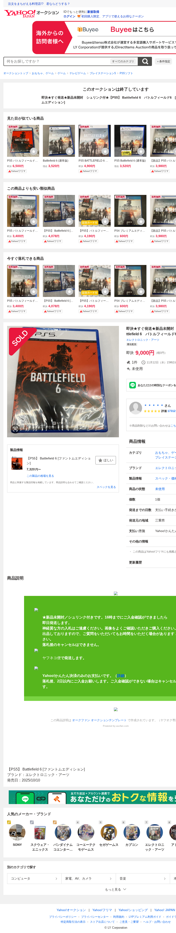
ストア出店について (102, 921)
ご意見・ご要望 (129, 921)
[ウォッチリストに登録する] (33, 151)
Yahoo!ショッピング (133, 910)
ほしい (108, 460)
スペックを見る (106, 487)
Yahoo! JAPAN (164, 910)
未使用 (160, 489)
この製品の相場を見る (40, 475)
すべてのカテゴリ (123, 61)
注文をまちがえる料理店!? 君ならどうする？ (39, 3)
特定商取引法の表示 (73, 921)
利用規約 (118, 916)
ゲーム (62, 73)
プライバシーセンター (95, 916)
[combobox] (57, 61)
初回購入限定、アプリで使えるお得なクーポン (112, 16)
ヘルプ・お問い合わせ (157, 921)
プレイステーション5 (103, 73)
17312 (172, 411)
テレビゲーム (77, 73)
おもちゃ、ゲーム (43, 73)
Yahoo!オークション (71, 910)
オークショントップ (15, 73)
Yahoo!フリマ (102, 910)
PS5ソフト (126, 73)
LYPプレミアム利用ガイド (145, 916)
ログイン (69, 16)
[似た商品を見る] (15, 429)
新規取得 (93, 11)
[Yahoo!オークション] (32, 11)
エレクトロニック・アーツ (142, 339)
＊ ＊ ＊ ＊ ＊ (154, 405)
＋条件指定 (163, 61)
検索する (145, 61)
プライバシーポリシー (63, 916)
